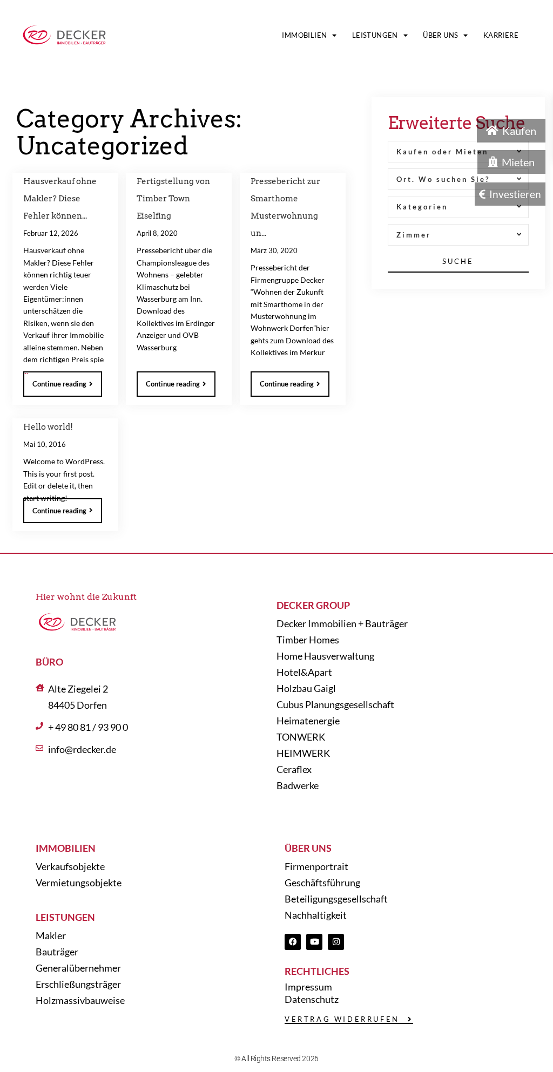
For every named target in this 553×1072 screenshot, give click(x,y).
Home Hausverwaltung (325, 656)
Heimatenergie (308, 721)
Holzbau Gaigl (306, 688)
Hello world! (48, 427)
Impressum (308, 986)
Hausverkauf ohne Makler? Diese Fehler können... (60, 199)
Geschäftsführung (322, 882)
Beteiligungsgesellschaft (336, 899)
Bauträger (57, 952)
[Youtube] (314, 942)
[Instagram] (336, 942)
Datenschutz (312, 999)
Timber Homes (307, 640)
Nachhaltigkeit (316, 915)
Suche (458, 261)
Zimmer (413, 234)
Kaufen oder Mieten (442, 151)
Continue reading (59, 383)
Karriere (500, 35)
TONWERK (300, 737)
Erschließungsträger (78, 984)
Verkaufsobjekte (70, 866)
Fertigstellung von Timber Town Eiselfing (173, 199)
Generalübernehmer (78, 968)
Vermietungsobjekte (79, 882)
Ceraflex (294, 769)
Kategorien (422, 206)
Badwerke (297, 785)
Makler (51, 935)
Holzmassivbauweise (80, 1000)
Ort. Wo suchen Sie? (443, 179)
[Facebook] (293, 942)
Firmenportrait (316, 866)
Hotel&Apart (304, 672)
